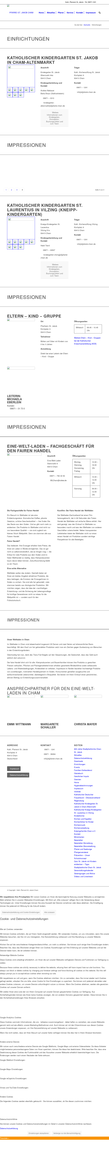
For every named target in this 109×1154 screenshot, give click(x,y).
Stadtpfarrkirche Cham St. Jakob (87, 867)
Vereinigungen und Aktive (84, 873)
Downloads (78, 761)
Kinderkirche (79, 815)
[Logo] (20, 12)
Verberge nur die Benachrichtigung (66, 1133)
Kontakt (77, 834)
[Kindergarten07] (26, 89)
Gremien (77, 779)
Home (76, 782)
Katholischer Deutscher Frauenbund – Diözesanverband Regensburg (87, 797)
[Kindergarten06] (21, 89)
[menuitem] (41, 12)
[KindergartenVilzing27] (15, 246)
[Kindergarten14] (15, 94)
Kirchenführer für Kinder (84, 821)
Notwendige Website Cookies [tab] (12, 955)
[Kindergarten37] (21, 94)
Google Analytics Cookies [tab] (10, 1017)
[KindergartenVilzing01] (21, 228)
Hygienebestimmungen (83, 785)
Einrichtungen (79, 764)
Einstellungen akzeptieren (39, 1133)
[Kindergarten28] (10, 94)
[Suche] (99, 12)
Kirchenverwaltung (81, 828)
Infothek (77, 791)
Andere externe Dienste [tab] (9, 1041)
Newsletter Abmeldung (83, 843)
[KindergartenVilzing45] (21, 246)
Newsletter (78, 840)
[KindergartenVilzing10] (26, 241)
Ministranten (79, 837)
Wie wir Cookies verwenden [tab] (11, 929)
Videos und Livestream (83, 876)
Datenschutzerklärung (83, 758)
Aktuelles (78, 755)
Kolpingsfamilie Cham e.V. (85, 831)
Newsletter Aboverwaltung (84, 846)
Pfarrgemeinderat (81, 852)
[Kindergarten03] (15, 89)
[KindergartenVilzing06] (21, 241)
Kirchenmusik (79, 825)
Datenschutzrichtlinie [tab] (8, 1119)
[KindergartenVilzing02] (15, 241)
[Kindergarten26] (32, 89)
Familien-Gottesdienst (83, 770)
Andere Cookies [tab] (6, 1096)
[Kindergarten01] (21, 76)
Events (77, 767)
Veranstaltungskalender (83, 870)
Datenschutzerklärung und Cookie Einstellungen (21, 912)
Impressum (78, 788)
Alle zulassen (49, 912)
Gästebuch (78, 773)
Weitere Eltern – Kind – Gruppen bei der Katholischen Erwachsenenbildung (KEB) (87, 340)
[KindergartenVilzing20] (32, 241)
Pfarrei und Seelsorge (83, 849)
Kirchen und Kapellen (83, 818)
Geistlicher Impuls (81, 776)
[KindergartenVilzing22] (10, 246)
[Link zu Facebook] (100, 2)
